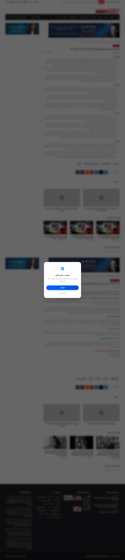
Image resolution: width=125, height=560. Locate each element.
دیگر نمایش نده (62, 293)
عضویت (62, 288)
